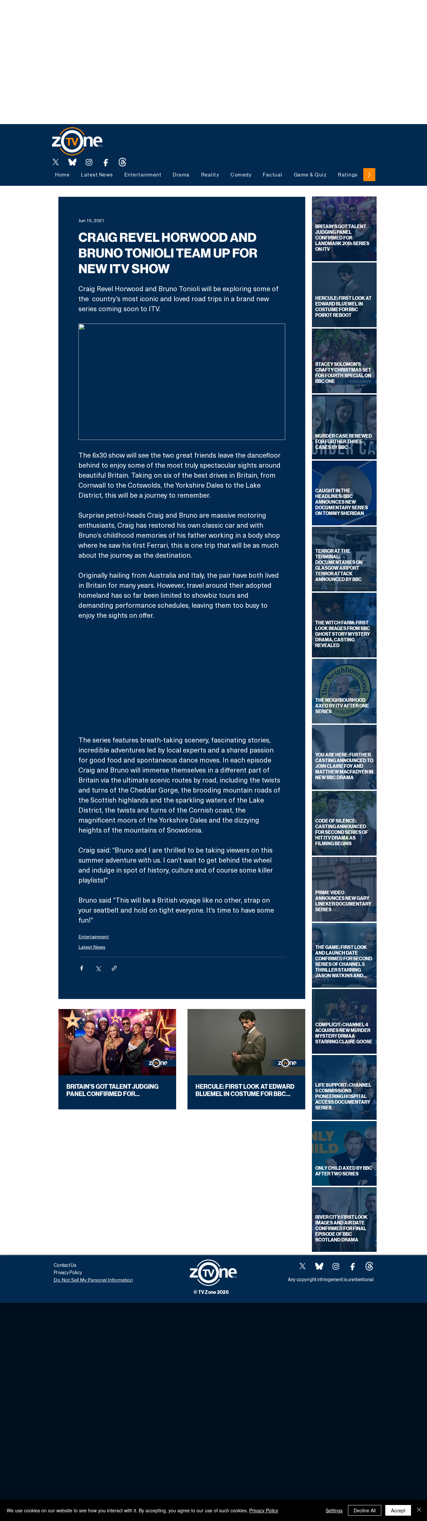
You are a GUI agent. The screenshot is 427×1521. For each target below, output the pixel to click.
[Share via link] (114, 968)
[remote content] (181, 677)
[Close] (419, 1510)
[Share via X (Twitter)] (98, 968)
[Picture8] (72, 162)
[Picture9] (122, 162)
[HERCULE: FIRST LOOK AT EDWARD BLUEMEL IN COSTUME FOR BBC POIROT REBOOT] (246, 1042)
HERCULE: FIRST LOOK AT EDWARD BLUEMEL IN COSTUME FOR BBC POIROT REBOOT (245, 1090)
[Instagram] (89, 162)
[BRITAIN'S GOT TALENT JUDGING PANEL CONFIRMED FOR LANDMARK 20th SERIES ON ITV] (117, 1042)
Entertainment (93, 936)
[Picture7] (105, 162)
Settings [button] (334, 1510)
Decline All (365, 1510)
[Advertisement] (121, 15)
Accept (398, 1510)
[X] (55, 162)
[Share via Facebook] (81, 968)
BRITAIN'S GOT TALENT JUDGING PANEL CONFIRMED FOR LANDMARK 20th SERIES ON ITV (112, 1090)
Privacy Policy (263, 1510)
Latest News (91, 946)
